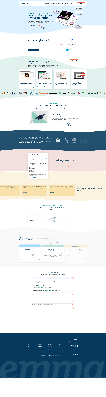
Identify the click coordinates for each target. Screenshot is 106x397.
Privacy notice (42, 353)
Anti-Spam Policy (49, 355)
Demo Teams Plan (52, 258)
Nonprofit (46, 108)
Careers (60, 341)
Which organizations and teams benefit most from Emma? (40, 278)
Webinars (49, 344)
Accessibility (34, 353)
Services (29, 344)
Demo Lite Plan (30, 258)
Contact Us (52, 328)
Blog (48, 341)
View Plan (30, 260)
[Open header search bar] (75, 3)
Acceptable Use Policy (43, 355)
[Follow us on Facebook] (72, 346)
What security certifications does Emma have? (38, 307)
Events (59, 346)
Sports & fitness (60, 108)
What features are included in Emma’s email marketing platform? (40, 294)
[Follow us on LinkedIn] (77, 346)
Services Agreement (67, 353)
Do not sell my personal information (52, 353)
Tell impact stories (39, 285)
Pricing (28, 346)
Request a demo (32, 25)
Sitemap (31, 353)
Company (60, 344)
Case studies (50, 346)
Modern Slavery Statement (60, 353)
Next (81, 193)
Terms (46, 353)
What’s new (49, 349)
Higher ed (39, 341)
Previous (78, 193)
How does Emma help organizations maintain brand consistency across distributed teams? (44, 304)
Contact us (45, 325)
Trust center (38, 353)
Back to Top (74, 354)
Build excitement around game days (48, 290)
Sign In (72, 3)
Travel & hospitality (67, 108)
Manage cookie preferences (56, 355)
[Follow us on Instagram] (75, 346)
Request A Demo (81, 3)
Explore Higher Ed (56, 122)
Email (28, 341)
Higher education (39, 108)
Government (53, 108)
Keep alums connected (41, 287)
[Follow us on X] (74, 346)
